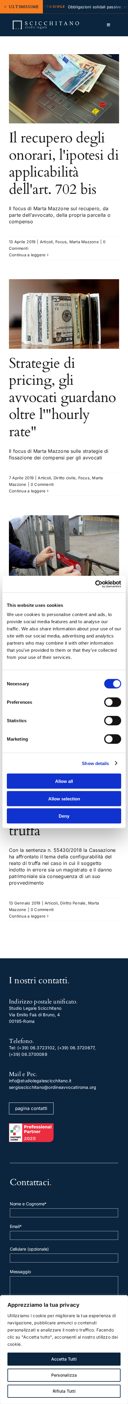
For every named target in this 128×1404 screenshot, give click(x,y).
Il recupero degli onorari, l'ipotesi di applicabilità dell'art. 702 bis (64, 163)
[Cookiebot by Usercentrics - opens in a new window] (95, 584)
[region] (64, 1349)
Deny (64, 816)
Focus (61, 241)
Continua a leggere (27, 254)
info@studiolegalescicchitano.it (40, 1080)
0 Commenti (42, 484)
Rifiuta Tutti (64, 1391)
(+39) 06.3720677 (76, 1047)
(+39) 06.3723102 (36, 1047)
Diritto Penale (72, 903)
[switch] (112, 702)
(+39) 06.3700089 (28, 1054)
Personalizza (64, 1375)
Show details (95, 763)
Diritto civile (65, 477)
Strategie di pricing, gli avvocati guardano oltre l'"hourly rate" (62, 397)
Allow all (64, 781)
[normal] (46, 22)
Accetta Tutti (64, 1358)
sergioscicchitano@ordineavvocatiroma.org (52, 1087)
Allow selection (64, 798)
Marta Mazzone (84, 241)
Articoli (46, 241)
